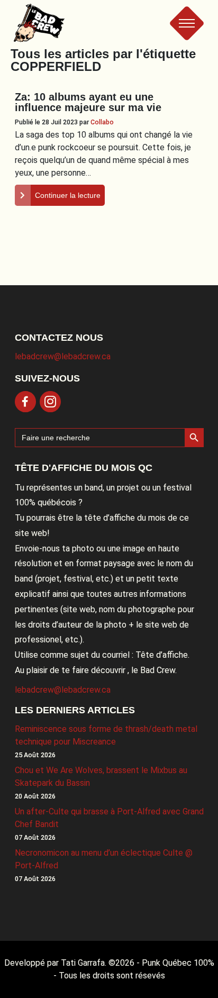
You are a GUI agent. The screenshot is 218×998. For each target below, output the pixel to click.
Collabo (102, 122)
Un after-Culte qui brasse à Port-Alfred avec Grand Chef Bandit (109, 817)
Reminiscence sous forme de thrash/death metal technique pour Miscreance (106, 735)
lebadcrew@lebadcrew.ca (63, 356)
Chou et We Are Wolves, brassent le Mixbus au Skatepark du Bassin (101, 776)
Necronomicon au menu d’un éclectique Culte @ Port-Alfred (104, 859)
